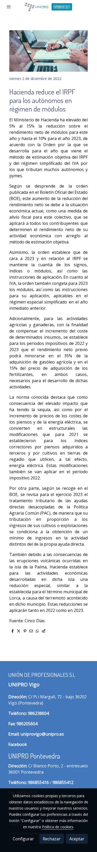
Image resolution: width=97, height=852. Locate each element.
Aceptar (76, 839)
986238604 (38, 713)
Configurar (23, 839)
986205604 (27, 724)
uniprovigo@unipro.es (42, 734)
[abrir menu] (8, 6)
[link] (48, 7)
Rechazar (52, 839)
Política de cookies (57, 826)
